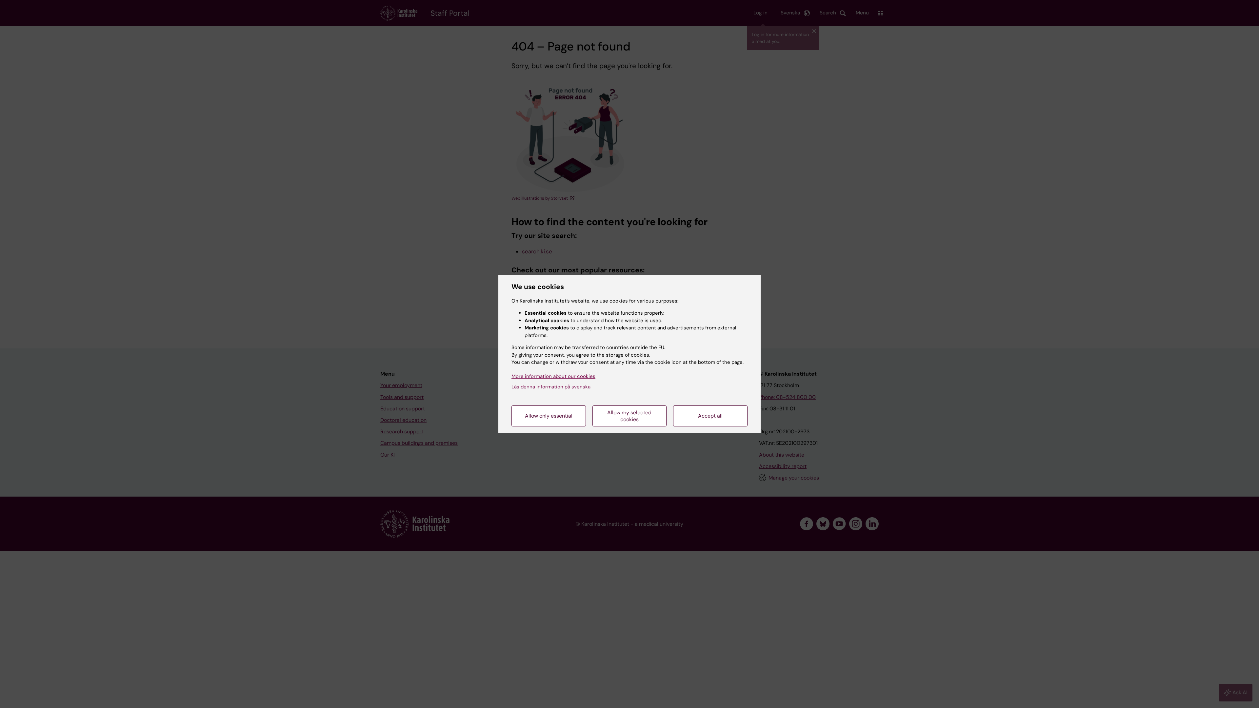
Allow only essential (548, 415)
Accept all (710, 415)
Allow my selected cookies (629, 416)
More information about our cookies (553, 376)
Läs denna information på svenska (550, 387)
